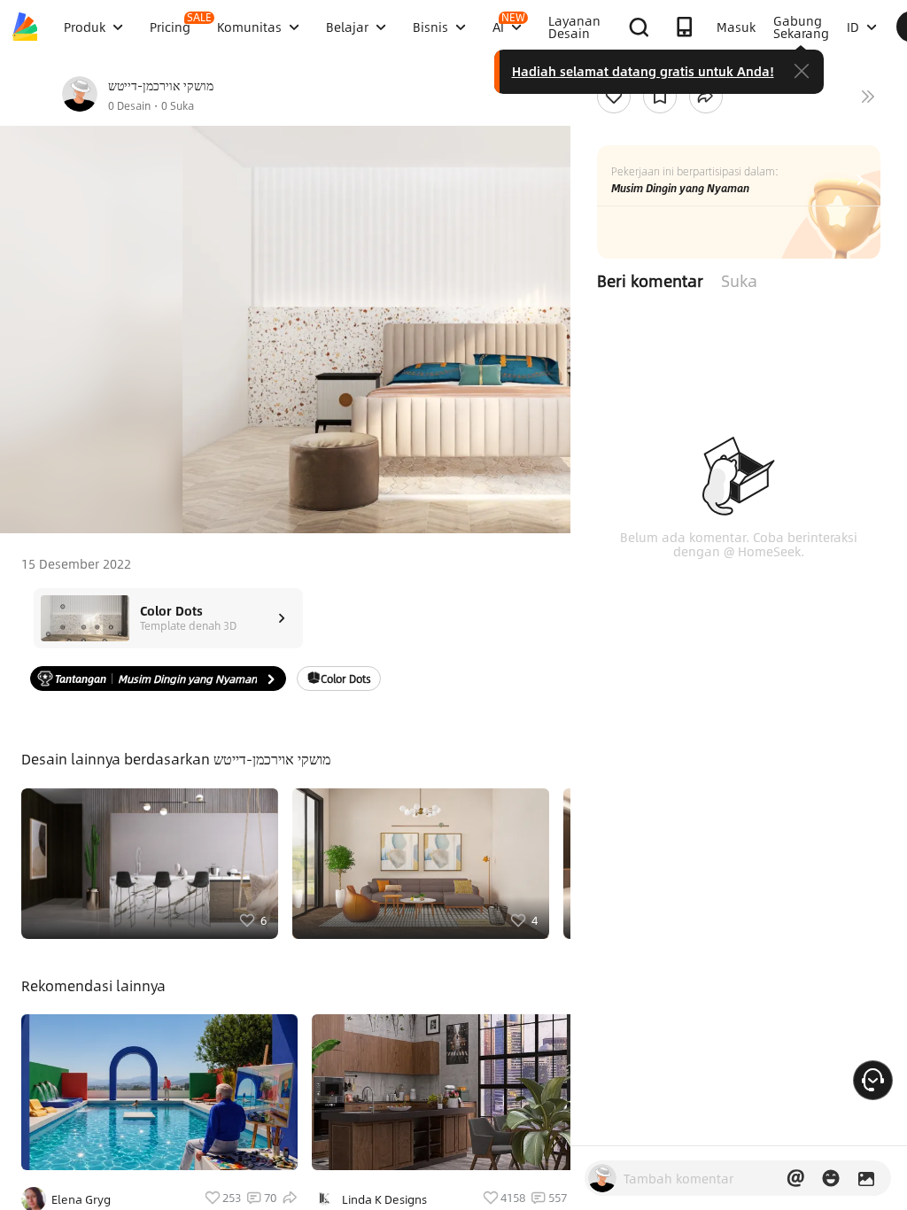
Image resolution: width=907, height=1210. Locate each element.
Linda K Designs (384, 1199)
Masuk (736, 26)
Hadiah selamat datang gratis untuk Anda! (643, 71)
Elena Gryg (81, 1199)
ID (853, 26)
